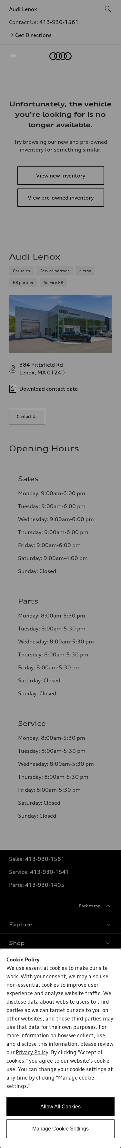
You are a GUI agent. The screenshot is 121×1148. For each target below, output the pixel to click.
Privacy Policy (32, 1053)
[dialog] (60, 1048)
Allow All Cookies (60, 1106)
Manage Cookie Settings (60, 1128)
